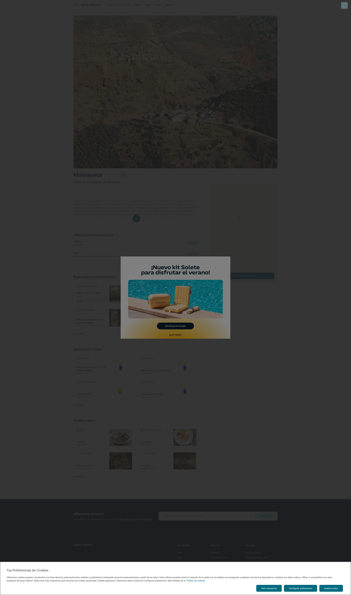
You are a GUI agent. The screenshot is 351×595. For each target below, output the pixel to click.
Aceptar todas (331, 588)
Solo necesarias (269, 588)
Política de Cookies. (195, 580)
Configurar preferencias (300, 588)
